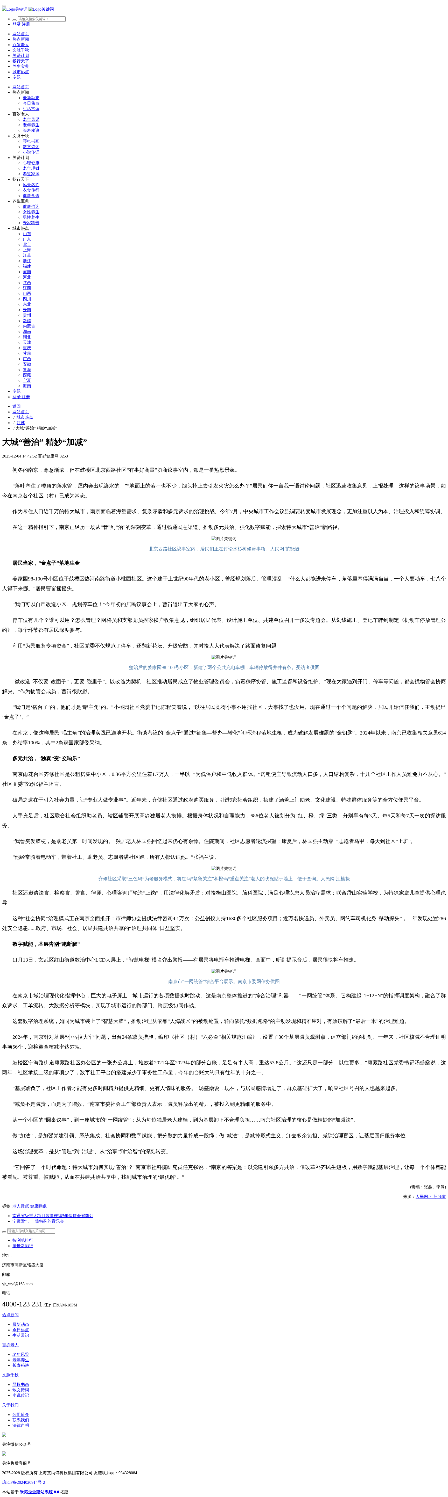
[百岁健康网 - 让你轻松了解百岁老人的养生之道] (224, 9)
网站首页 (20, 34)
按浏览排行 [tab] (22, 1240)
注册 (26, 24)
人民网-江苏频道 (431, 1196)
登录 (17, 24)
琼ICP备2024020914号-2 (23, 1482)
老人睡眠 (20, 1206)
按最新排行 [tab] (22, 1246)
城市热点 (25, 417)
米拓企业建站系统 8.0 (39, 1492)
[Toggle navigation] (4, 5)
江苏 (21, 422)
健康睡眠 (38, 1206)
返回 (16, 406)
